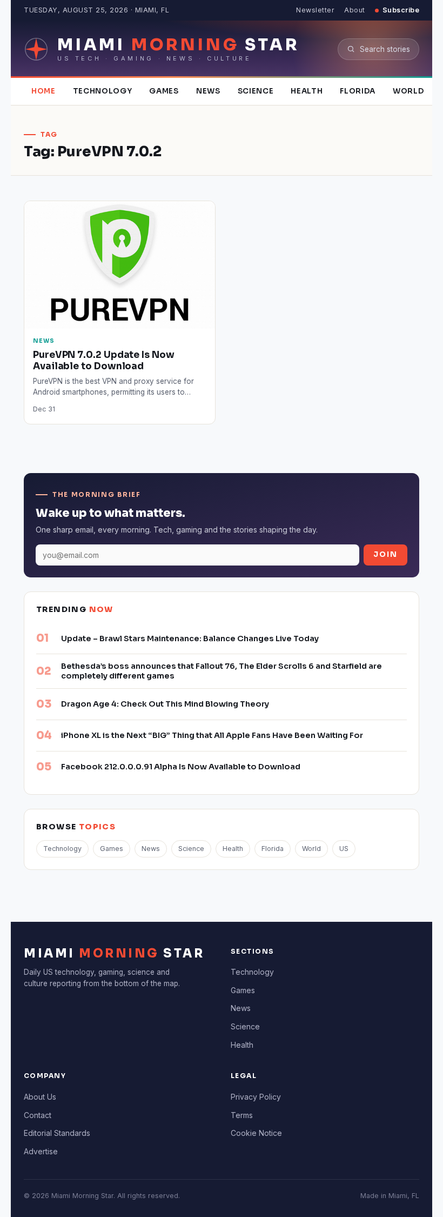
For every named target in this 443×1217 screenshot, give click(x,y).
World (408, 91)
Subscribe (401, 10)
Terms (242, 1115)
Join (385, 554)
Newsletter (315, 10)
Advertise (41, 1151)
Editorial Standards (57, 1133)
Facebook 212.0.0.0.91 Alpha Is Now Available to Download (180, 767)
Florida (357, 91)
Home (43, 91)
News (208, 91)
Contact (37, 1115)
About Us (40, 1096)
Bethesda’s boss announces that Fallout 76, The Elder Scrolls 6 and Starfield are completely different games (221, 671)
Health (307, 91)
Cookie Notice (256, 1133)
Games (163, 91)
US (343, 848)
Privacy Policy (256, 1096)
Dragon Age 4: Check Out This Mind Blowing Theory (165, 704)
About (354, 10)
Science (256, 91)
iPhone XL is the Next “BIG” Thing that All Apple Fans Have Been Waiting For (212, 735)
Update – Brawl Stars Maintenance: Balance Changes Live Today (190, 638)
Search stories (385, 49)
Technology (102, 91)
